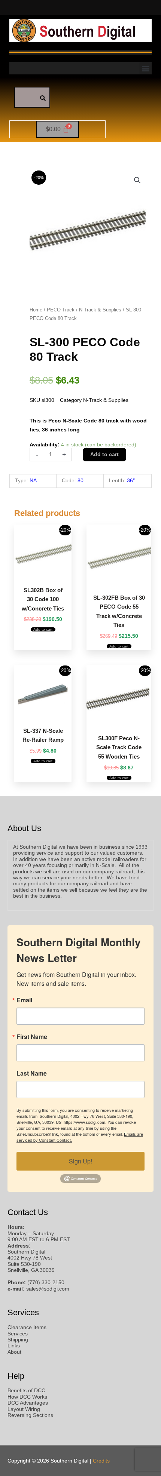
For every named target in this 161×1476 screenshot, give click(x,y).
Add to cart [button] (42, 629)
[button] (145, 68)
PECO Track (61, 310)
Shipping (17, 1340)
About (14, 1352)
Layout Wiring (23, 1409)
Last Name (31, 1073)
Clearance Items (26, 1327)
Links (13, 1346)
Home (36, 310)
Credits (101, 1461)
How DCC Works (27, 1397)
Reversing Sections (30, 1415)
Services (17, 1334)
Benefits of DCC (26, 1390)
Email (24, 1000)
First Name (31, 1037)
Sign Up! (80, 1161)
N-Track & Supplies (100, 310)
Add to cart (104, 454)
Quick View (43, 574)
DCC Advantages (27, 1403)
